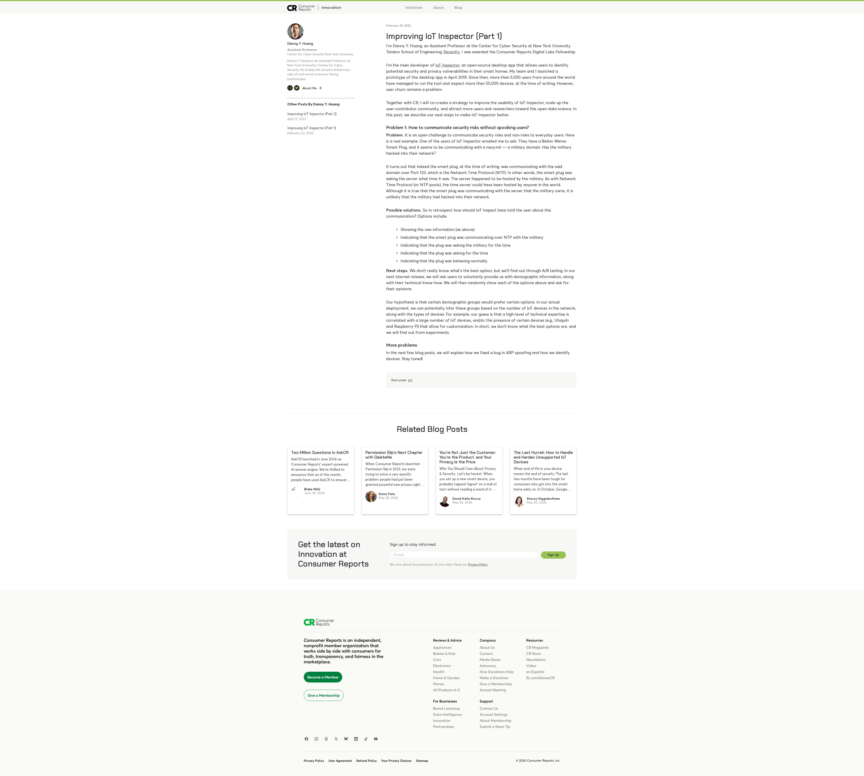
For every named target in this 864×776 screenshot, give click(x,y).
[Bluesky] (346, 739)
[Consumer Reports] (301, 7)
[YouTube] (375, 739)
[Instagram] (316, 739)
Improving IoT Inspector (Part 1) (311, 128)
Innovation (331, 7)
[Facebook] (306, 739)
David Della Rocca (466, 498)
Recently (451, 51)
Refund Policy (366, 761)
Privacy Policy (478, 564)
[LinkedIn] (356, 739)
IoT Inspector (447, 65)
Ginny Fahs (386, 494)
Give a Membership (324, 695)
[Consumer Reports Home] (321, 623)
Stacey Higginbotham (543, 498)
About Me (309, 88)
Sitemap (422, 761)
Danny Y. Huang (300, 43)
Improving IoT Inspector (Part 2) (312, 114)
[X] (336, 739)
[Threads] (326, 739)
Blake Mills (312, 489)
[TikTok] (366, 739)
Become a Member (323, 677)
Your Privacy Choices (396, 761)
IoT (410, 380)
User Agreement (340, 761)
